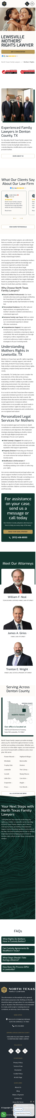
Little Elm (7, 778)
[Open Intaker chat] (16, 1117)
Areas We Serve (18, 1102)
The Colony (23, 769)
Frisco (6, 787)
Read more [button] (8, 210)
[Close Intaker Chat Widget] (33, 1101)
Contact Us (18, 1098)
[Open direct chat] (31, 1101)
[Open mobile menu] (32, 4)
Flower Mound (9, 756)
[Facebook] (11, 1051)
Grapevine (7, 783)
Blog (18, 1091)
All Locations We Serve (18, 793)
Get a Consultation (18, 52)
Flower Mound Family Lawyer (18, 1039)
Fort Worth (23, 787)
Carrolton (23, 778)
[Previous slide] (14, 218)
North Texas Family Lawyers (10, 62)
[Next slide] (21, 218)
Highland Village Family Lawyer (18, 1037)
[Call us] (27, 3)
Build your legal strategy (18, 532)
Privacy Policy (18, 1062)
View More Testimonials (18, 227)
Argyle (22, 783)
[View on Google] (6, 195)
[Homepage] (3, 3)
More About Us (18, 156)
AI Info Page (18, 1077)
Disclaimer (18, 1070)
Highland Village (25, 756)
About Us (18, 1087)
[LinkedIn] (18, 1051)
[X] (25, 1051)
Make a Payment (18, 1095)
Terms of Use (18, 1066)
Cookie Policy (18, 1074)
